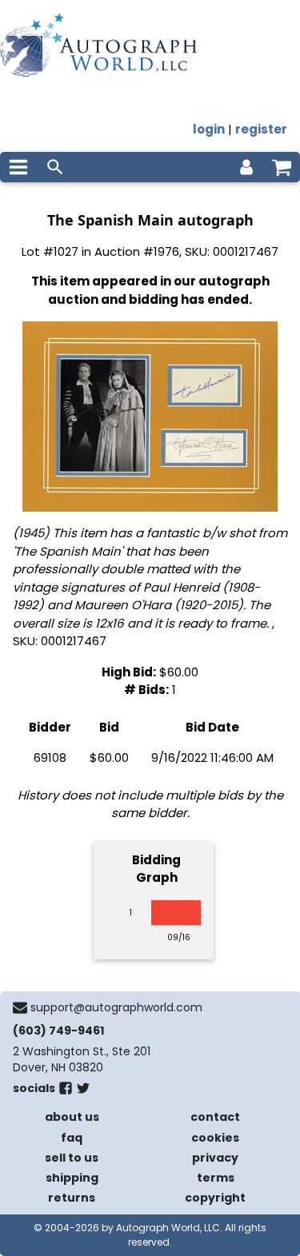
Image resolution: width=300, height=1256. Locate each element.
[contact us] (20, 1007)
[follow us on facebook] (65, 1091)
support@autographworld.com (116, 1007)
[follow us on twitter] (83, 1091)
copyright (215, 1198)
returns (71, 1198)
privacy (215, 1158)
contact (215, 1117)
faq (71, 1138)
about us (72, 1117)
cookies (215, 1138)
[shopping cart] (281, 167)
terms (215, 1178)
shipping (72, 1178)
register (261, 129)
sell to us (71, 1158)
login (209, 129)
